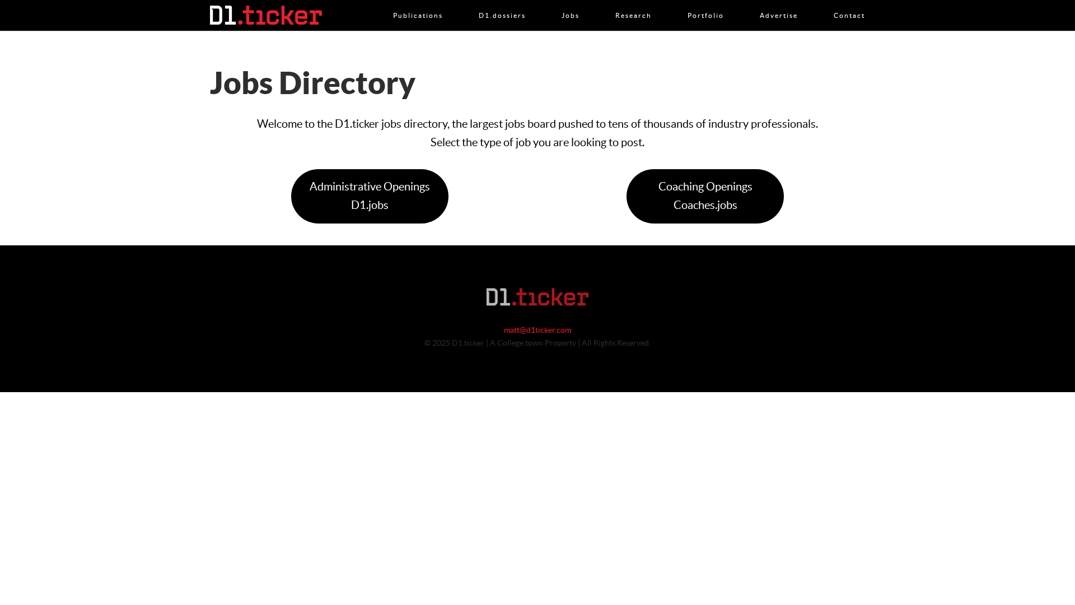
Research (633, 4)
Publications (418, 4)
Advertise (779, 4)
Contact (849, 4)
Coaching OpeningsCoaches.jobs (705, 196)
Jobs (570, 4)
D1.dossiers (502, 4)
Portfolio (706, 4)
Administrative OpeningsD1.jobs (370, 196)
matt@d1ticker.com (537, 330)
